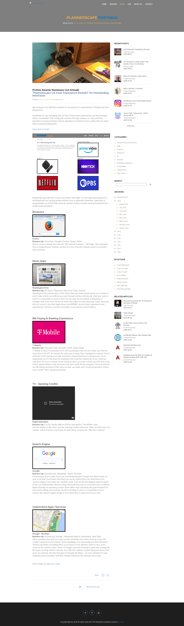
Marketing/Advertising (124, 163)
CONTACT (149, 4)
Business (120, 159)
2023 (119, 238)
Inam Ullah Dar (122, 285)
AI (117, 156)
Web (118, 146)
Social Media (121, 166)
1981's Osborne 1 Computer (133, 88)
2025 (119, 231)
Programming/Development (127, 142)
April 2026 (122, 218)
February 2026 (124, 224)
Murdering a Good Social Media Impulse (137, 101)
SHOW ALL (131, 126)
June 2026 (123, 211)
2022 (119, 241)
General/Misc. (122, 170)
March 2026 (123, 221)
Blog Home (68, 23)
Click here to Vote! (40, 129)
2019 (118, 252)
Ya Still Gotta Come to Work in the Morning (135, 324)
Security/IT (121, 153)
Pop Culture (121, 173)
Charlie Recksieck (123, 265)
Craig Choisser (122, 272)
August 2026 (123, 204)
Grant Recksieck (122, 279)
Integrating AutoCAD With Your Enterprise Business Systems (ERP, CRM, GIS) (137, 356)
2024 (119, 235)
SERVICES (113, 4)
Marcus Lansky (122, 282)
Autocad (120, 149)
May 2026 (122, 214)
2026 (119, 201)
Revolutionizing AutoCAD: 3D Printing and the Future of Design (137, 302)
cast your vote (52, 564)
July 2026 (122, 207)
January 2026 (124, 228)
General (80, 23)
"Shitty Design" (128, 313)
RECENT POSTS (122, 197)
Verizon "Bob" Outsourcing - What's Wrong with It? (135, 114)
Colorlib (121, 622)
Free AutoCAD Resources (132, 345)
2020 (119, 248)
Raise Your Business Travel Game (134, 76)
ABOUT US (138, 4)
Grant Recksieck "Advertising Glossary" (136, 49)
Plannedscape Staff (46, 99)
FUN (129, 4)
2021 (118, 245)
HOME (104, 4)
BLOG (122, 4)
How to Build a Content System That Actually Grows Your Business (135, 63)
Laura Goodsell (122, 268)
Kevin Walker (121, 275)
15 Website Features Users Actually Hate (137, 335)
